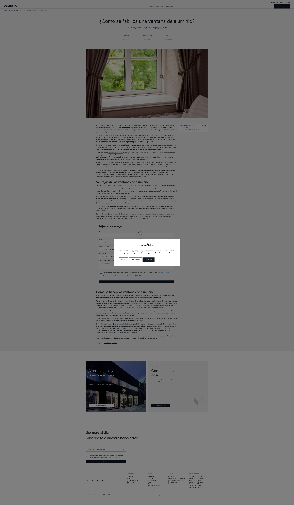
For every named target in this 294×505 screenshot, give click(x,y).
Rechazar (123, 259)
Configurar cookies (135, 259)
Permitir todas (149, 259)
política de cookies (152, 254)
